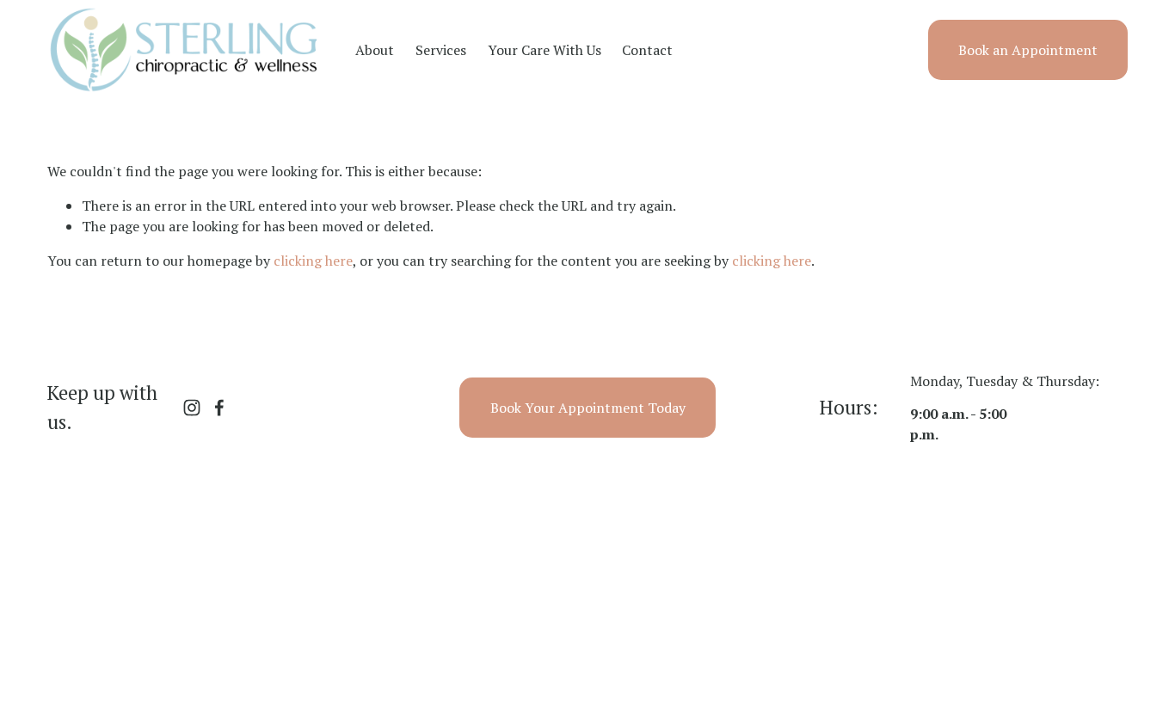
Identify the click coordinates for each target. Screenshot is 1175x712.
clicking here (313, 260)
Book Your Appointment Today (588, 407)
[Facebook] (219, 407)
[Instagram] (191, 407)
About (374, 49)
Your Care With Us (544, 49)
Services (440, 49)
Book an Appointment (1028, 49)
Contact (647, 49)
